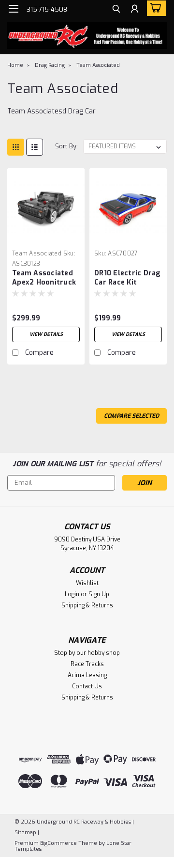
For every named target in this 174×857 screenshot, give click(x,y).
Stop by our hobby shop (87, 653)
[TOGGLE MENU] (13, 8)
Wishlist (87, 583)
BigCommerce (58, 843)
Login (72, 594)
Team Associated (98, 65)
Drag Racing (50, 65)
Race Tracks (87, 664)
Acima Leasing (87, 675)
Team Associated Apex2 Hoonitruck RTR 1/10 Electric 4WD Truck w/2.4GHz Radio (44, 278)
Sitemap (25, 832)
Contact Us (87, 686)
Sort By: (66, 146)
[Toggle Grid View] (15, 147)
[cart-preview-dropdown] (154, 8)
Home (15, 65)
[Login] (134, 9)
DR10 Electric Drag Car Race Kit (127, 278)
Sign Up (98, 594)
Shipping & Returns (87, 605)
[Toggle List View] (34, 147)
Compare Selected (131, 416)
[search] (116, 9)
